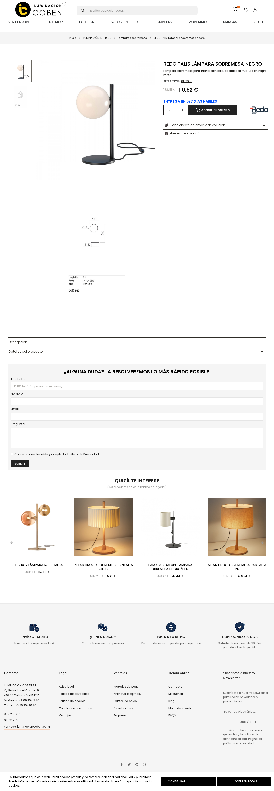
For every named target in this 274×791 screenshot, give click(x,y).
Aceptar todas (245, 781)
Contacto (175, 687)
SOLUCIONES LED (124, 22)
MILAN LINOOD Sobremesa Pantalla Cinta (104, 567)
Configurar (176, 781)
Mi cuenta (175, 694)
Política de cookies (72, 701)
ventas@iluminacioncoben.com (27, 727)
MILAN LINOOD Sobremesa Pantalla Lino (237, 567)
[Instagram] (144, 765)
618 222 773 (12, 720)
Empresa (120, 715)
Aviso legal (66, 687)
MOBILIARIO (197, 22)
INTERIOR (55, 22)
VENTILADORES (20, 22)
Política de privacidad (74, 694)
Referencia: (171, 81)
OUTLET (260, 22)
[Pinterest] (137, 765)
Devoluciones (123, 708)
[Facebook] (122, 765)
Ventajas (65, 715)
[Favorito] (246, 10)
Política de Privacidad (83, 454)
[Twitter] (129, 765)
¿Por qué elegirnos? (127, 694)
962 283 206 (12, 714)
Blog (171, 701)
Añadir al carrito (215, 110)
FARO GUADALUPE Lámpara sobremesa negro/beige (170, 567)
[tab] (215, 125)
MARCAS (230, 22)
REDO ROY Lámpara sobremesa (37, 565)
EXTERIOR (86, 22)
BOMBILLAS (163, 22)
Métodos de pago (126, 687)
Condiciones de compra (76, 708)
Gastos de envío (125, 701)
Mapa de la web (179, 708)
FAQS (172, 715)
